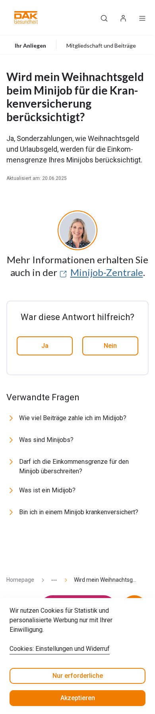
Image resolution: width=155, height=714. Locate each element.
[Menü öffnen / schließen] (142, 17)
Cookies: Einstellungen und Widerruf (60, 648)
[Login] (123, 17)
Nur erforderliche (77, 675)
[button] (26, 17)
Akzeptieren (77, 698)
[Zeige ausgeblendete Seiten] (51, 580)
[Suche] (104, 17)
